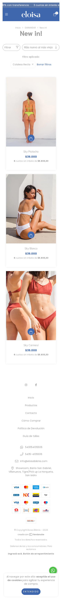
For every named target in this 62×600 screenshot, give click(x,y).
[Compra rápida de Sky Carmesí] (31, 331)
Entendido (31, 591)
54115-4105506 (33, 454)
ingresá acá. (15, 553)
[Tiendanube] (31, 535)
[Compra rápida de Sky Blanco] (31, 235)
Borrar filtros (44, 64)
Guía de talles (31, 436)
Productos (31, 405)
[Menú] (7, 14)
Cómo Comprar (31, 420)
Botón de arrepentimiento (38, 553)
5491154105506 (33, 447)
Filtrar (7, 47)
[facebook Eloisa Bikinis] (36, 384)
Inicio (18, 27)
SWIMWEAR (30, 27)
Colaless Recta (21, 64)
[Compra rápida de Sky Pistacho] (31, 138)
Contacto (31, 413)
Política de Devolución (31, 428)
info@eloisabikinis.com (33, 461)
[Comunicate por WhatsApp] (53, 570)
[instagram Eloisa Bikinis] (26, 384)
